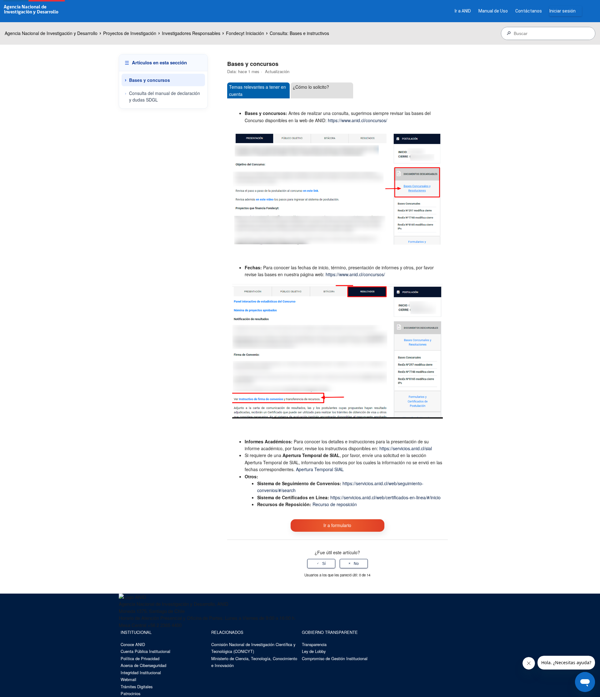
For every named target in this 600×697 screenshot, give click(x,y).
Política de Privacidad (140, 658)
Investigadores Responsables (191, 33)
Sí (324, 563)
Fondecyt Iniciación (245, 33)
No (356, 563)
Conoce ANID (133, 644)
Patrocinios (130, 693)
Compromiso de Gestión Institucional (335, 658)
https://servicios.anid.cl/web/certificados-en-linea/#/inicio (385, 497)
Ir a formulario (337, 525)
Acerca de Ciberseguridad (143, 665)
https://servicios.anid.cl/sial (405, 448)
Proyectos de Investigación (129, 33)
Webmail (128, 679)
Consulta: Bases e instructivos (299, 33)
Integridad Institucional (141, 672)
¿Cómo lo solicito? (311, 87)
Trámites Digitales (136, 687)
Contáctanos (528, 10)
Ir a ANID (463, 10)
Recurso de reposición (334, 504)
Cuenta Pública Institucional (145, 651)
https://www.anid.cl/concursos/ (357, 120)
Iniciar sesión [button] (562, 10)
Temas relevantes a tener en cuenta (257, 90)
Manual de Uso (493, 10)
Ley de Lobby (314, 651)
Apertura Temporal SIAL (320, 469)
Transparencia (314, 644)
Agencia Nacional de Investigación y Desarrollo (51, 33)
